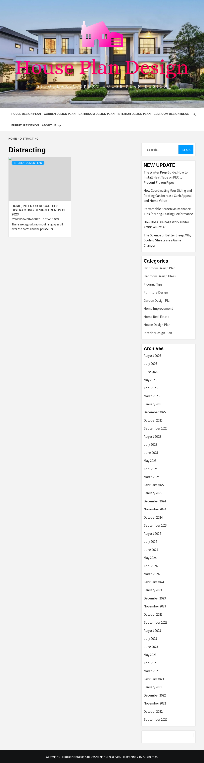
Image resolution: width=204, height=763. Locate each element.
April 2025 (150, 469)
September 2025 (155, 428)
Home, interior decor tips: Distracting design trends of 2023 (39, 210)
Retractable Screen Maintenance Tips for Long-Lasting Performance (168, 211)
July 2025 (150, 444)
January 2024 (153, 590)
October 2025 (153, 420)
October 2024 (153, 517)
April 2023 (150, 663)
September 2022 (155, 719)
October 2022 (153, 711)
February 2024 (154, 582)
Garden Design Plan (60, 113)
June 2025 (151, 452)
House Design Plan (26, 113)
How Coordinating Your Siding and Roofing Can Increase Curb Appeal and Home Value (168, 195)
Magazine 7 (130, 757)
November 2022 (155, 703)
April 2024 (150, 566)
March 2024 (151, 574)
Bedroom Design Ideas (171, 113)
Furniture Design (25, 125)
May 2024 (150, 558)
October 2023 (153, 614)
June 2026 (151, 372)
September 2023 (155, 622)
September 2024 (155, 525)
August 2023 (152, 630)
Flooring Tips (153, 284)
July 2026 (150, 363)
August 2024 (152, 533)
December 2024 (155, 501)
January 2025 (153, 493)
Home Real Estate (156, 317)
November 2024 (155, 509)
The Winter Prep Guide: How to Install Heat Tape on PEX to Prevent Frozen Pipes (166, 177)
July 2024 (150, 541)
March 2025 (151, 477)
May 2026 (150, 380)
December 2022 (155, 695)
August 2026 (152, 355)
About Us (49, 125)
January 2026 (153, 404)
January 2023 (153, 687)
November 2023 (155, 606)
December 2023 (155, 598)
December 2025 (155, 412)
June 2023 (151, 647)
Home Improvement (158, 308)
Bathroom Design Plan (96, 113)
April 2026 (150, 388)
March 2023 (151, 671)
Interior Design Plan (134, 113)
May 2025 (150, 460)
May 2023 (150, 655)
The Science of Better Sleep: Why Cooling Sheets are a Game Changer (167, 240)
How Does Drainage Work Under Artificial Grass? (166, 224)
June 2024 (151, 550)
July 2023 (150, 638)
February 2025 (154, 485)
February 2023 (154, 679)
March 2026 (151, 396)
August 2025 (152, 436)
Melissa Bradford (28, 219)
